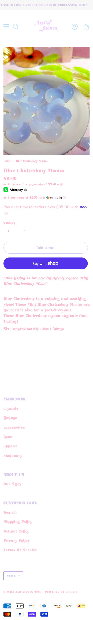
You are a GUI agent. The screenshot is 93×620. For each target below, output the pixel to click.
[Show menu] (6, 26)
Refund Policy (16, 531)
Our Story (12, 484)
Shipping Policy (17, 521)
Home (7, 161)
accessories (14, 427)
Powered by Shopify (61, 592)
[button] (38, 197)
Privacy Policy (16, 540)
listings (10, 417)
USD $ (11, 576)
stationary (12, 455)
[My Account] (74, 26)
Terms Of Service (20, 550)
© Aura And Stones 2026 (22, 592)
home (8, 436)
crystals (10, 408)
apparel (10, 446)
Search (10, 512)
